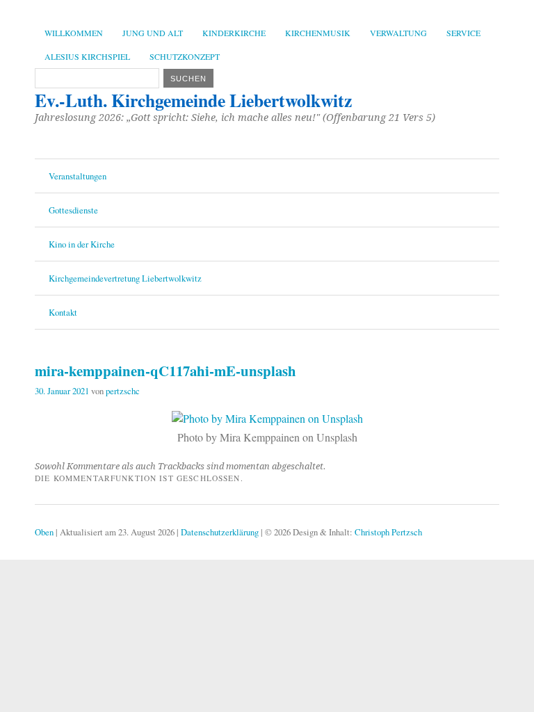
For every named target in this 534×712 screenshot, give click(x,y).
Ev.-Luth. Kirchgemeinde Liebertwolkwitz (193, 100)
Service (463, 32)
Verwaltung (398, 32)
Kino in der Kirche (82, 244)
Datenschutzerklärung (220, 532)
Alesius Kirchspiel (87, 56)
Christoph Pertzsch (388, 532)
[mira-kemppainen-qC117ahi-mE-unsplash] (267, 418)
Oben (44, 532)
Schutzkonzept (184, 56)
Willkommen (73, 32)
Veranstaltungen (77, 176)
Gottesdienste (73, 210)
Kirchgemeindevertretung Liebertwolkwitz (125, 278)
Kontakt (63, 312)
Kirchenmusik (317, 32)
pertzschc (123, 391)
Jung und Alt (152, 32)
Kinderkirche (234, 32)
